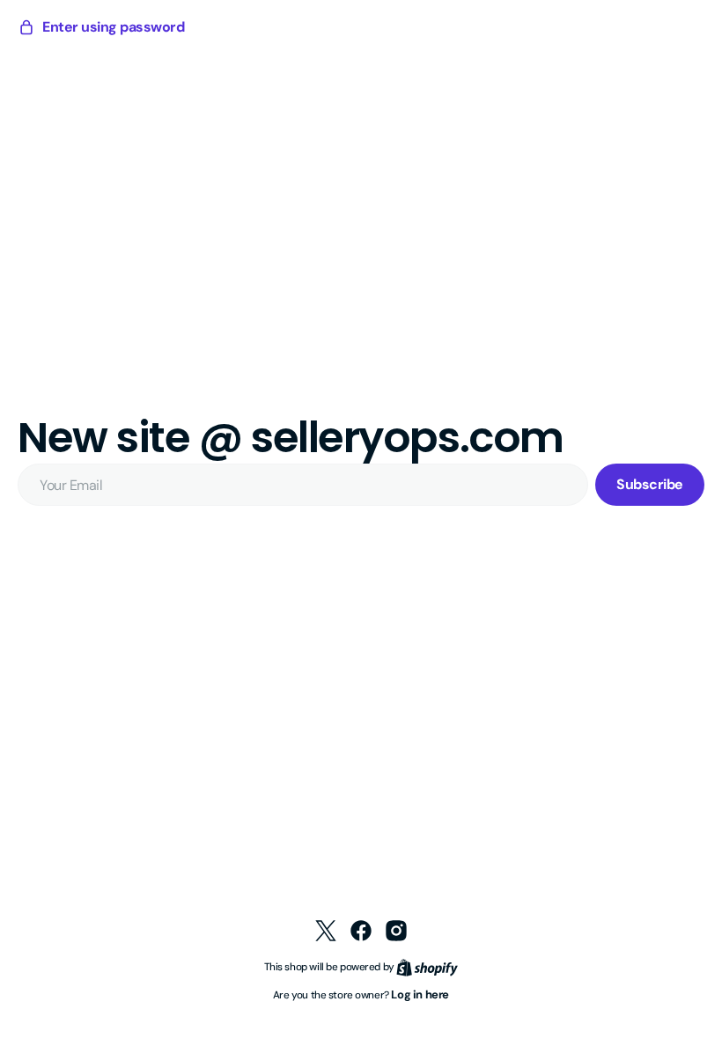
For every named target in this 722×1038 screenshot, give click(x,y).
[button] (101, 27)
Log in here (414, 994)
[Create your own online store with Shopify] (421, 966)
